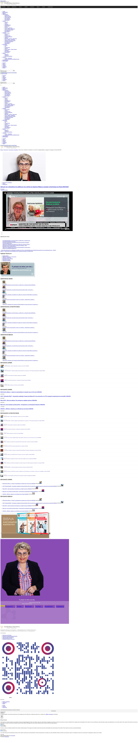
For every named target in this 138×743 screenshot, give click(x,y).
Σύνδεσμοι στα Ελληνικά (7, 635)
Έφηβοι (4, 705)
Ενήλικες (4, 706)
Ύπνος (6, 98)
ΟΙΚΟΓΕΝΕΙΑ (5, 14)
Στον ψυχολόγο (7, 18)
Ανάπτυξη (6, 22)
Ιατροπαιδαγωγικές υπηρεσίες (8, 258)
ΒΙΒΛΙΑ (4, 13)
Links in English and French (7, 638)
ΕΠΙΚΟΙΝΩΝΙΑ (5, 60)
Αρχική (4, 11)
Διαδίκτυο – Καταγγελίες (7, 257)
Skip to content (3, 0)
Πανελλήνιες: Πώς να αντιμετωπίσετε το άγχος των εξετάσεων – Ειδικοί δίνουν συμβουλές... (19, 299)
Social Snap (7, 736)
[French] (8, 72)
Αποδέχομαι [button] (55, 714)
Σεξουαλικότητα (7, 35)
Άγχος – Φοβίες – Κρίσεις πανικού (11, 49)
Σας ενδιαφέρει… (8, 19)
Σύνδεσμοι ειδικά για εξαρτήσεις (8, 637)
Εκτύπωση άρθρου (4, 190)
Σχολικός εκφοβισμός (8, 27)
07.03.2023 (2, 189)
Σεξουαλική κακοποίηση (9, 29)
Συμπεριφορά (7, 25)
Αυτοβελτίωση (7, 47)
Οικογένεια (4, 702)
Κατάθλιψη (7, 50)
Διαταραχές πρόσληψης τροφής (10, 40)
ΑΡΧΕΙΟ (4, 57)
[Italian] (15, 72)
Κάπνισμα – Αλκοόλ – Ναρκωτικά (11, 38)
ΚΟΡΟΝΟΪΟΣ (5, 61)
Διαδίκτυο (6, 37)
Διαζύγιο (6, 48)
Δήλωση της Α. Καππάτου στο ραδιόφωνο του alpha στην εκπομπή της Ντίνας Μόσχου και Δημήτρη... (20, 294)
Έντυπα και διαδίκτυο (8, 56)
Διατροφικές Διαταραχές (7, 260)
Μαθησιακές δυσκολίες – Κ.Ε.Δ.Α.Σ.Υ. (9, 256)
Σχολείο (6, 26)
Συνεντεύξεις (6, 149)
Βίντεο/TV (6, 54)
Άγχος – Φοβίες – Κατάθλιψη (10, 28)
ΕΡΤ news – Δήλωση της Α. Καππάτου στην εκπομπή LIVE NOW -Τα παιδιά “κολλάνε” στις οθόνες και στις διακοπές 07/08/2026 (20, 441)
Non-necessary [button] (2, 729)
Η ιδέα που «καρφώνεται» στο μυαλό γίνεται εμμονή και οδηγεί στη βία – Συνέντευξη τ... (18, 289)
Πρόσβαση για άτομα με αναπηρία (8, 639)
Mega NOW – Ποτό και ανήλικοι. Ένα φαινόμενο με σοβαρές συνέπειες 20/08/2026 (15, 375)
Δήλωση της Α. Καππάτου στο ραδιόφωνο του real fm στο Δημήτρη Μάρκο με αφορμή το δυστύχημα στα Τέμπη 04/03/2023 (34, 186)
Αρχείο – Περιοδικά (8, 58)
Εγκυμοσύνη (7, 15)
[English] (5, 72)
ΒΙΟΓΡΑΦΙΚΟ (5, 12)
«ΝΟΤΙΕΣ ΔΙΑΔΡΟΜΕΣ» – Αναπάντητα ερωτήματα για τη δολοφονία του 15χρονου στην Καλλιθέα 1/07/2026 (18, 467)
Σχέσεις (6, 45)
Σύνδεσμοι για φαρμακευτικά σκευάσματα (10, 636)
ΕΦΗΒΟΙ (4, 32)
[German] (12, 72)
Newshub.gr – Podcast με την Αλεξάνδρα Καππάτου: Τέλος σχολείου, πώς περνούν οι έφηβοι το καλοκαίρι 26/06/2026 (19, 454)
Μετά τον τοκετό (8, 16)
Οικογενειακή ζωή (8, 17)
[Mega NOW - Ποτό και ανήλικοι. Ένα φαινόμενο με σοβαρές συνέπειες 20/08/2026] (37, 488)
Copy (13, 735)
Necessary (3, 725)
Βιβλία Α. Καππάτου (6, 701)
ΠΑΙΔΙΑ (4, 21)
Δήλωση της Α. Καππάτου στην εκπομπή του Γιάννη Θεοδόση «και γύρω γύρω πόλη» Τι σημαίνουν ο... (20, 304)
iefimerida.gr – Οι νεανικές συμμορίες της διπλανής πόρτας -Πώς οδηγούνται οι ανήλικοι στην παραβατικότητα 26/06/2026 (19, 475)
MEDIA (4, 53)
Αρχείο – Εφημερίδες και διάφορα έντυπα (12, 59)
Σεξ (5, 46)
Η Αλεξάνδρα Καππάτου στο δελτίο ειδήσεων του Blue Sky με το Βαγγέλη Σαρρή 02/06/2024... (19, 284)
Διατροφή (6, 99)
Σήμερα (4, 183)
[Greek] (1, 72)
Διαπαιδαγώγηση (8, 100)
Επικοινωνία (5, 707)
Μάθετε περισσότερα (49, 714)
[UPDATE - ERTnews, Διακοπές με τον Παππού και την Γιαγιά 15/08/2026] (33, 494)
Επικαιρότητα (7, 20)
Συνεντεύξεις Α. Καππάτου (13, 149)
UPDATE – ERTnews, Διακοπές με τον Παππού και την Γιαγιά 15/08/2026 (16, 408)
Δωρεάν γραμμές (5, 255)
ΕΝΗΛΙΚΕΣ (5, 44)
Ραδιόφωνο (7, 55)
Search (1, 70)
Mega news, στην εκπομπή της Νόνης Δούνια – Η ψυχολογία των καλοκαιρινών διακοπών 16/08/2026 (17, 380)
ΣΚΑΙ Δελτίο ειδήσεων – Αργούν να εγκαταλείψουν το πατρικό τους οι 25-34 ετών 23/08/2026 (21, 392)
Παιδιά (4, 703)
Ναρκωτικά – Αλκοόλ (6, 259)
